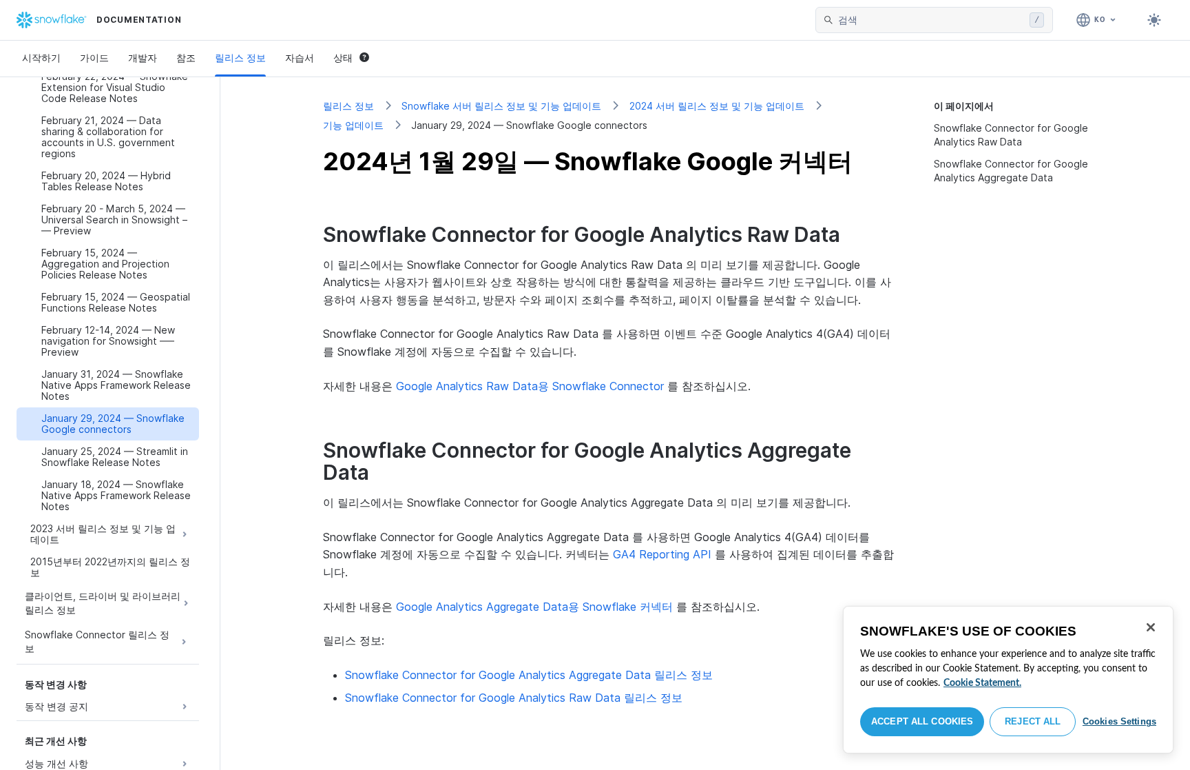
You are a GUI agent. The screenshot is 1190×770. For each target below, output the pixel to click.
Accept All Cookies (922, 721)
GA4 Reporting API (662, 554)
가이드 (94, 57)
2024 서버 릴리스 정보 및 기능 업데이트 (716, 106)
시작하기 (41, 57)
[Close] (1151, 627)
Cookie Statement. (982, 683)
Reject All (1033, 721)
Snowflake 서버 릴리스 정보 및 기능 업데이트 (501, 106)
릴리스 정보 (240, 57)
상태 (343, 57)
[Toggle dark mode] (1154, 20)
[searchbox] (931, 20)
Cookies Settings (1119, 721)
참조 (186, 57)
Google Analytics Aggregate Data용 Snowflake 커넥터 (534, 607)
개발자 (142, 57)
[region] (1008, 679)
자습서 (299, 57)
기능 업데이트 (353, 125)
